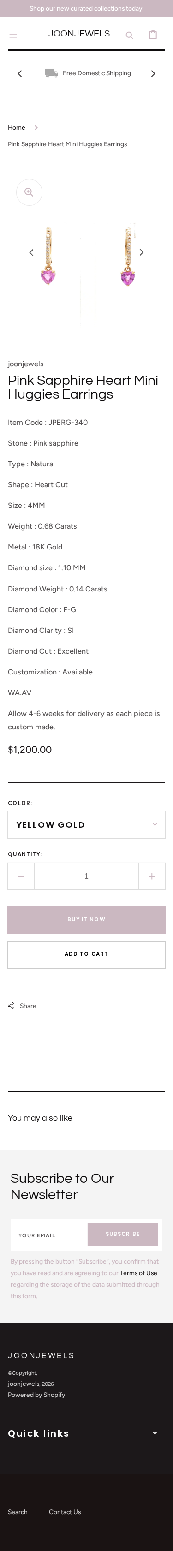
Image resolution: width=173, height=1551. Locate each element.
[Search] (129, 34)
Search (18, 1511)
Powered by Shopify (36, 1394)
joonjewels (23, 1383)
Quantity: (25, 854)
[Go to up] (159, 1537)
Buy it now (86, 919)
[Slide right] (153, 73)
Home (16, 127)
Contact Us (65, 1511)
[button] (13, 34)
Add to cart (87, 954)
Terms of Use (138, 1273)
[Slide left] (20, 73)
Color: (20, 803)
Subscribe (123, 1234)
